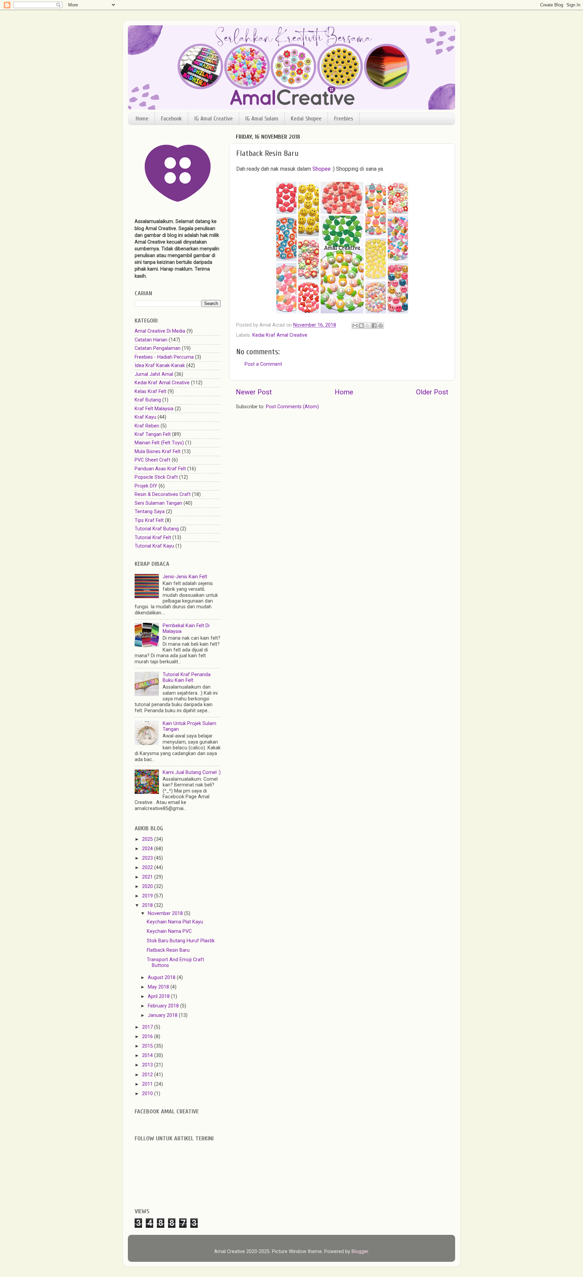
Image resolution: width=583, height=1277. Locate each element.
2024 (148, 849)
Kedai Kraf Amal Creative (279, 335)
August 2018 (162, 977)
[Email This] (355, 325)
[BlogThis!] (361, 325)
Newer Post (254, 392)
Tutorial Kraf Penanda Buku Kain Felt (187, 677)
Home (142, 118)
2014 (148, 1055)
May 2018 (159, 987)
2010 (148, 1093)
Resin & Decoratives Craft (163, 494)
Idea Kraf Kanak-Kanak (160, 365)
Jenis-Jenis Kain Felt (185, 577)
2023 (148, 858)
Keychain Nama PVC (169, 931)
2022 (148, 867)
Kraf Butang (148, 400)
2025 (148, 839)
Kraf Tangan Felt (153, 434)
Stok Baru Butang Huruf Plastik (181, 941)
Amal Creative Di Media (160, 331)
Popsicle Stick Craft (156, 477)
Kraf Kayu (145, 417)
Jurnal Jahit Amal (154, 374)
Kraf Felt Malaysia (154, 409)
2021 (148, 877)
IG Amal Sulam (261, 118)
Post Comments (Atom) (292, 407)
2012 (148, 1075)
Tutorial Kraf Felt (153, 537)
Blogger (360, 1251)
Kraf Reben (147, 426)
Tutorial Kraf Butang (157, 529)
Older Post (432, 392)
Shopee (321, 169)
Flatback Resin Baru (168, 950)
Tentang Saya (150, 512)
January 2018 (163, 1015)
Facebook (171, 118)
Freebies (343, 118)
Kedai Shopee (306, 118)
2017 (148, 1027)
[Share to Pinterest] (380, 325)
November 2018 (166, 913)
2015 (148, 1046)
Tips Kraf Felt (149, 520)
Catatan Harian (151, 340)
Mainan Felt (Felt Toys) (159, 443)
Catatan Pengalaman (158, 348)
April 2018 (159, 996)
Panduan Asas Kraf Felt (160, 469)
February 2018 (164, 1006)
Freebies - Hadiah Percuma (164, 357)
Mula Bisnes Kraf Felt (158, 451)
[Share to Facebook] (374, 325)
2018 (148, 905)
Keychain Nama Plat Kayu (175, 922)
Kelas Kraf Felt (150, 391)
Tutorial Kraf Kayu (154, 546)
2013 (148, 1065)
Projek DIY (146, 486)
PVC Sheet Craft (152, 460)
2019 (148, 896)
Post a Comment (263, 364)
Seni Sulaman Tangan (158, 503)
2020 (148, 886)
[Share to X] (367, 325)
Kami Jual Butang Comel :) (192, 772)
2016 (148, 1036)
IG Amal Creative (213, 118)
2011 (148, 1084)
